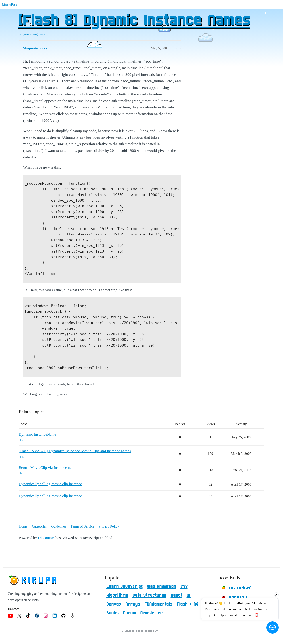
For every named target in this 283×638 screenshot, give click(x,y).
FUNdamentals (158, 604)
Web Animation (161, 586)
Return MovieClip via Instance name (47, 467)
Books (112, 613)
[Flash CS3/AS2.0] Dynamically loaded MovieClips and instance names (75, 451)
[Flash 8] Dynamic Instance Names (134, 20)
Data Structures (149, 595)
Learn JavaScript (124, 586)
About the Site (237, 597)
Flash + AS (187, 604)
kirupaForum (11, 4)
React (176, 595)
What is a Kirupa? (240, 587)
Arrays (132, 604)
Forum (129, 613)
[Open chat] (272, 627)
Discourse (46, 538)
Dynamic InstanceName (37, 434)
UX (189, 595)
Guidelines (58, 526)
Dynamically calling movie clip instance (50, 484)
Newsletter (151, 613)
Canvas (113, 604)
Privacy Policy (109, 526)
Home (23, 526)
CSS (184, 586)
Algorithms (117, 595)
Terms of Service (82, 526)
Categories (39, 526)
